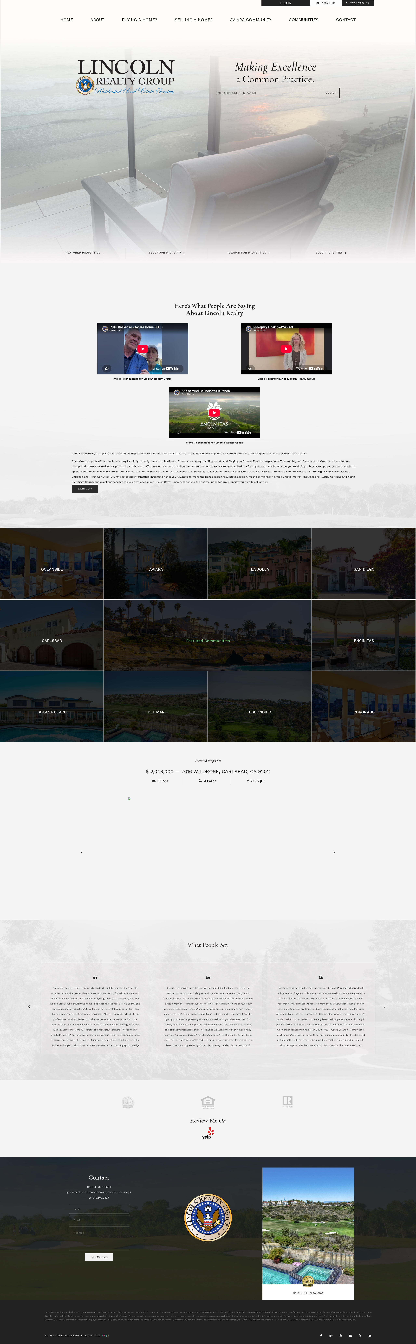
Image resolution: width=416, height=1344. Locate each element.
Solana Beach (52, 712)
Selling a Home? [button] (194, 19)
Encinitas (364, 640)
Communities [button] (303, 19)
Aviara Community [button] (250, 19)
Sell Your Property (165, 252)
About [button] (97, 19)
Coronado (364, 712)
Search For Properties (247, 252)
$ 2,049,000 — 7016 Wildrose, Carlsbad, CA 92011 (208, 771)
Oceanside (52, 569)
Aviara (156, 569)
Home (66, 19)
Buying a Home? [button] (139, 19)
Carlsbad (52, 640)
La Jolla (260, 569)
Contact (346, 19)
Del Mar (156, 712)
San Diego (364, 569)
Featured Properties (83, 252)
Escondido (260, 712)
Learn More (85, 488)
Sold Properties (329, 252)
